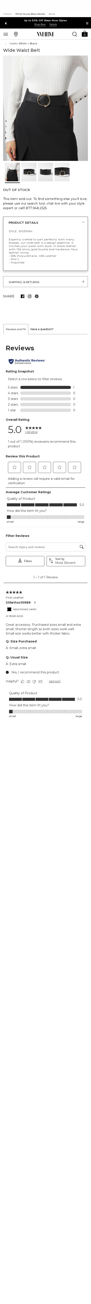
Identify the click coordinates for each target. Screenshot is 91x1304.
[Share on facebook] (22, 296)
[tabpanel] (45, 531)
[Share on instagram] (29, 296)
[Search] (74, 34)
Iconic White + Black (23, 43)
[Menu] (5, 34)
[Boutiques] (16, 34)
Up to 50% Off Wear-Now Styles (45, 20)
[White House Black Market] (45, 34)
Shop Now (40, 24)
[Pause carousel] (87, 23)
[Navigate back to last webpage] (7, 43)
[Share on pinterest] (36, 296)
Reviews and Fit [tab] (16, 329)
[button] (84, 33)
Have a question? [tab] (41, 329)
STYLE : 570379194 (20, 231)
